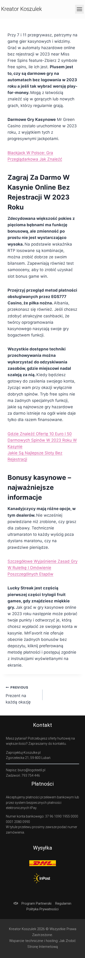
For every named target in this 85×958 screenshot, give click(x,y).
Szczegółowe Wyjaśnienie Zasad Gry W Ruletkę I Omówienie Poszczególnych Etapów (42, 567)
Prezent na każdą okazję (18, 695)
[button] (79, 9)
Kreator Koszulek (21, 9)
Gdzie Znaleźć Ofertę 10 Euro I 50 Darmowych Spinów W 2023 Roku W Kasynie (42, 440)
